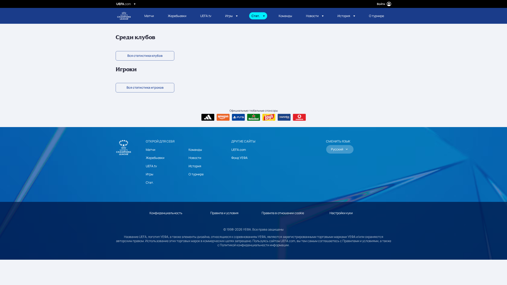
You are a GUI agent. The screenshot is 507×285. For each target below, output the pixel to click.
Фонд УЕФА (239, 158)
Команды (195, 149)
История (195, 166)
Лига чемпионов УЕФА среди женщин (124, 16)
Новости (195, 158)
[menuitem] (151, 16)
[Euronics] (284, 117)
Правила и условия (224, 213)
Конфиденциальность (166, 213)
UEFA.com (238, 149)
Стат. (150, 182)
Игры (149, 174)
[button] (231, 16)
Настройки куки (341, 213)
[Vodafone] (299, 117)
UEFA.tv (151, 166)
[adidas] (207, 117)
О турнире (196, 174)
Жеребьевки (155, 158)
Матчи (150, 149)
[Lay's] (268, 117)
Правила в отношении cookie (283, 213)
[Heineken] (253, 117)
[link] (149, 16)
